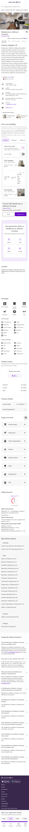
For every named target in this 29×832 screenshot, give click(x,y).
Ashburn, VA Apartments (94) (8, 607)
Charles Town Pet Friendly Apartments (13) (12, 549)
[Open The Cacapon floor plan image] (21, 163)
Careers (3, 787)
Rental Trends (4, 789)
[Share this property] (27, 32)
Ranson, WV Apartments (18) (8, 558)
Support (3, 791)
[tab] (5, 140)
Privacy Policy (4, 794)
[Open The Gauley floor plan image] (21, 193)
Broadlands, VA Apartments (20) (9, 588)
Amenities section (5, 683)
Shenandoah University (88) (8, 626)
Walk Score (14, 496)
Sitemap (3, 798)
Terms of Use (4, 796)
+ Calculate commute (10, 104)
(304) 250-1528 (5, 36)
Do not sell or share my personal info (9, 808)
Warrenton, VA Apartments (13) (9, 571)
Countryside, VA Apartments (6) (9, 591)
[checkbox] (9, 240)
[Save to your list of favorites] (26, 15)
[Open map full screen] (26, 417)
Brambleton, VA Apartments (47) (9, 575)
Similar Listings (16, 41)
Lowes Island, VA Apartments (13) (10, 581)
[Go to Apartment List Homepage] (14, 2)
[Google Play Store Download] (16, 782)
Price (9, 41)
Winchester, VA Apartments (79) (9, 601)
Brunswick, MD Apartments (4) (9, 594)
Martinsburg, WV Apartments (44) (9, 568)
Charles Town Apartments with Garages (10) (12, 546)
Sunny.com (3, 801)
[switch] (22, 154)
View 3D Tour (8, 107)
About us (3, 784)
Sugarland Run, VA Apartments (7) (10, 584)
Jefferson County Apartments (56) (10, 617)
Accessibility (4, 803)
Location (23, 41)
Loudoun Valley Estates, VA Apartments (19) (12, 604)
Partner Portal (4, 806)
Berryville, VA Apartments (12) (9, 562)
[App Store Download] (5, 782)
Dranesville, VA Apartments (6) (9, 578)
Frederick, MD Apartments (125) (9, 597)
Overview (4, 41)
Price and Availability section (12, 652)
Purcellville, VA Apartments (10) (9, 565)
